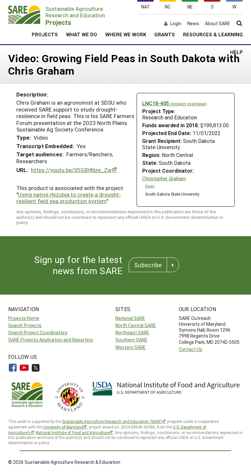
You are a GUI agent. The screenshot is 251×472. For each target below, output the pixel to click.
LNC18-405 (174, 103)
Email (149, 186)
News (193, 23)
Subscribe (148, 265)
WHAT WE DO (81, 34)
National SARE (130, 318)
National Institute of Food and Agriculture (72, 432)
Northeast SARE (132, 332)
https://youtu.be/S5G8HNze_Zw (71, 170)
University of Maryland (63, 426)
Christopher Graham (164, 178)
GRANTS (164, 34)
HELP (236, 52)
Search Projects (25, 325)
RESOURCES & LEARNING (213, 34)
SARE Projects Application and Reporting (50, 340)
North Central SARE (135, 325)
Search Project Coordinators (37, 332)
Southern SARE (131, 340)
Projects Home (23, 318)
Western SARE (130, 347)
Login (175, 23)
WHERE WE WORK (125, 34)
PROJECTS (45, 34)
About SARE (217, 23)
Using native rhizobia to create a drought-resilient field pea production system (68, 198)
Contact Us (190, 349)
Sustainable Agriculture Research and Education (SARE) (112, 421)
